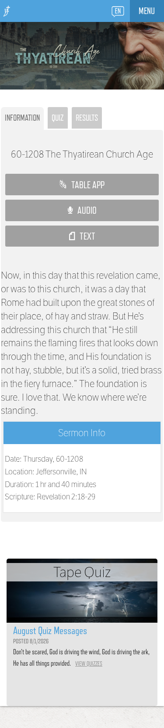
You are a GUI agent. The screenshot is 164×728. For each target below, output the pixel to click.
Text (85, 236)
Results (87, 117)
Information (22, 117)
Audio (85, 210)
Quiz (58, 117)
